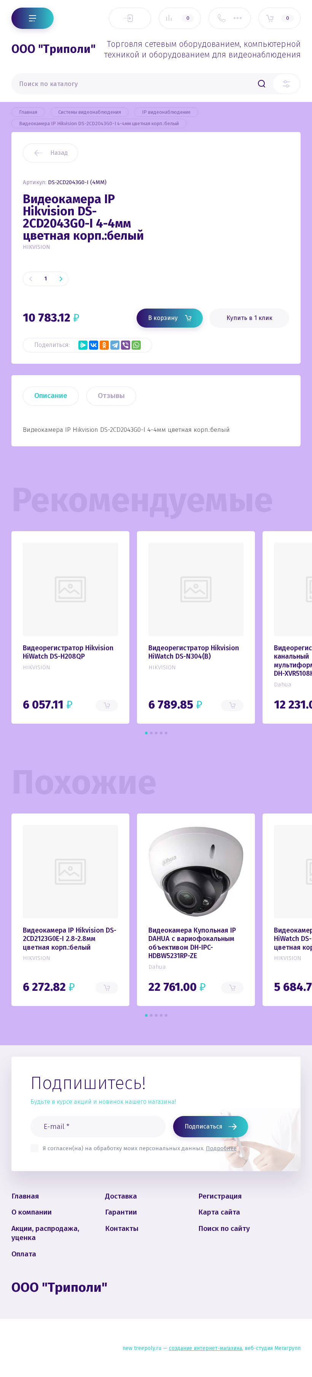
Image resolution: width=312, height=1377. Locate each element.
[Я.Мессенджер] (83, 345)
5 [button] (166, 733)
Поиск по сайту (224, 1228)
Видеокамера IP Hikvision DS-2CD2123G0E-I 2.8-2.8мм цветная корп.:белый (69, 939)
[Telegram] (114, 345)
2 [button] (151, 733)
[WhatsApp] (136, 345)
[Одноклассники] (104, 345)
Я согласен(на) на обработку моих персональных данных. (140, 1148)
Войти (130, 18)
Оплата (23, 1254)
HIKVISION (36, 247)
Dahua (282, 684)
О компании (31, 1212)
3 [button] (156, 733)
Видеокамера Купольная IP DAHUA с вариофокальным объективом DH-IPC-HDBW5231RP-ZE (192, 943)
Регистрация (220, 1196)
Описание (50, 395)
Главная (25, 1196)
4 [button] (161, 733)
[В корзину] (107, 705)
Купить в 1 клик (249, 318)
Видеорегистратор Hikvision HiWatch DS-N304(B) (193, 652)
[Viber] (125, 345)
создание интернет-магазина (205, 1348)
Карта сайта (219, 1212)
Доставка (121, 1196)
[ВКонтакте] (93, 345)
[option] (230, 234)
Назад (59, 152)
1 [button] (146, 733)
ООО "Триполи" (53, 49)
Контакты (121, 1228)
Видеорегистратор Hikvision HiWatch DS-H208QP (68, 652)
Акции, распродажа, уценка (45, 1233)
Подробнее (221, 1148)
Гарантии (121, 1212)
